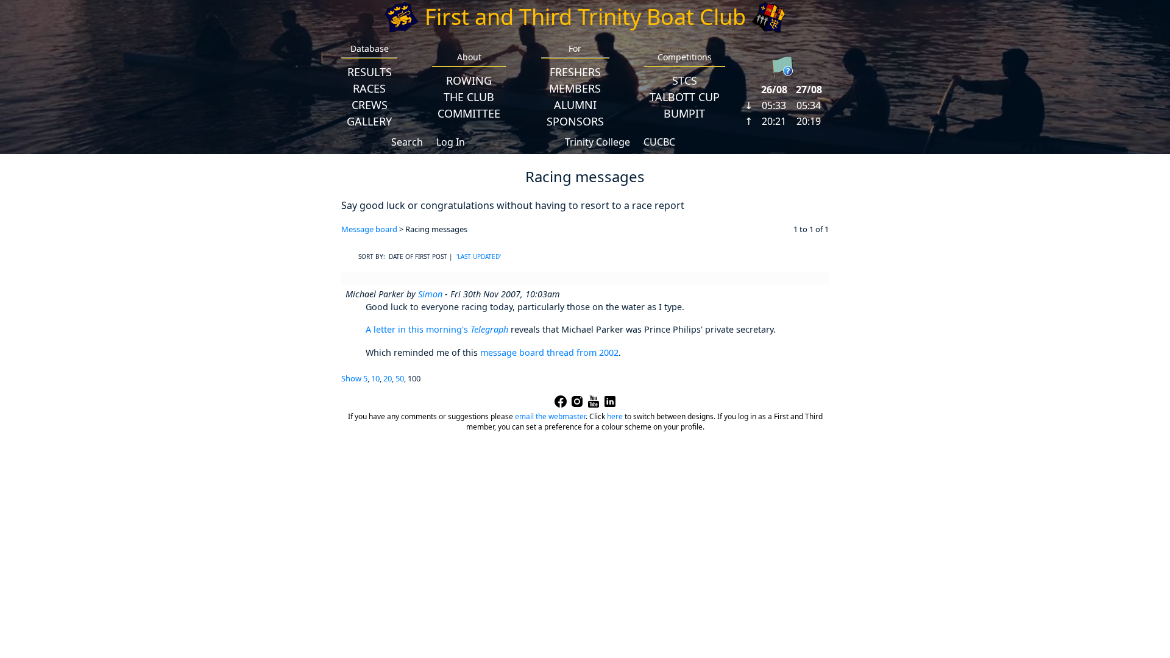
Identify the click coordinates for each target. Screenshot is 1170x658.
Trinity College (597, 142)
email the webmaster (550, 416)
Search (407, 142)
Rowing (469, 80)
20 (387, 378)
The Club (469, 97)
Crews (370, 104)
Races (369, 88)
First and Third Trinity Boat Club (585, 17)
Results (369, 72)
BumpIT (684, 113)
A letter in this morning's (437, 329)
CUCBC (659, 142)
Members (575, 88)
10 (375, 378)
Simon (430, 294)
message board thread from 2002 (549, 352)
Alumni (575, 104)
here (615, 416)
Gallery (369, 121)
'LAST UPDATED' (478, 256)
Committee (469, 113)
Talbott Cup (685, 97)
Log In (450, 142)
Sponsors (575, 121)
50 (399, 378)
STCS (684, 80)
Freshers (575, 72)
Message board (369, 229)
